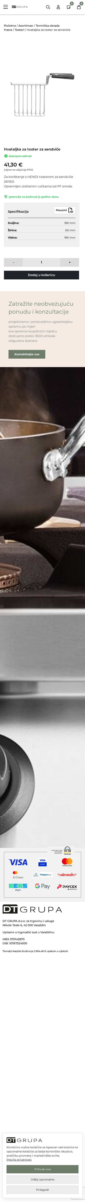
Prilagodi (42, 1190)
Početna (10, 25)
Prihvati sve (42, 1169)
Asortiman (25, 25)
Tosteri (19, 30)
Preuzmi (61, 210)
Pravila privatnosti (19, 1160)
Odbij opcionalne (42, 1179)
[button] (5, 7)
